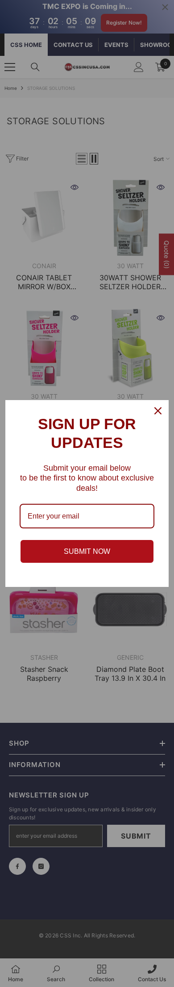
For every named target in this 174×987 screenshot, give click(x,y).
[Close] (158, 411)
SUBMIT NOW (87, 551)
